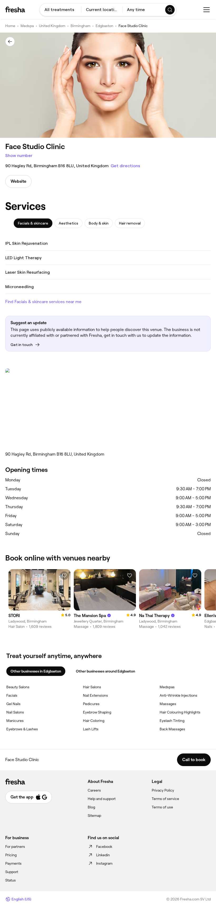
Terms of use (162, 807)
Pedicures (91, 704)
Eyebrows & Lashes (22, 729)
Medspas (167, 687)
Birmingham (80, 26)
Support (11, 872)
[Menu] (206, 10)
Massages (168, 704)
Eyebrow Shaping (97, 712)
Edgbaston (104, 26)
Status (10, 880)
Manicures (15, 721)
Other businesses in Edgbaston (36, 671)
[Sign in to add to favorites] (64, 575)
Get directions (125, 166)
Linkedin (103, 855)
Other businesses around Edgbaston (105, 671)
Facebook (104, 846)
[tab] (33, 223)
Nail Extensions (95, 695)
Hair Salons (92, 687)
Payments (13, 863)
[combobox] (60, 10)
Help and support (102, 799)
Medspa (27, 26)
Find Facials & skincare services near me (43, 301)
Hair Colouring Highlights (180, 712)
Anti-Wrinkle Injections (178, 695)
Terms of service (165, 799)
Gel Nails (13, 704)
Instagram (104, 863)
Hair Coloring (93, 721)
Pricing (11, 855)
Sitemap (94, 815)
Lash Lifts (91, 729)
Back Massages (172, 729)
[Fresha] (15, 9)
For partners (15, 846)
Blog (91, 807)
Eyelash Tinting (172, 721)
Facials (11, 695)
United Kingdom (52, 26)
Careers (94, 790)
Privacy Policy (163, 790)
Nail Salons (15, 712)
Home (10, 26)
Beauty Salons (18, 687)
